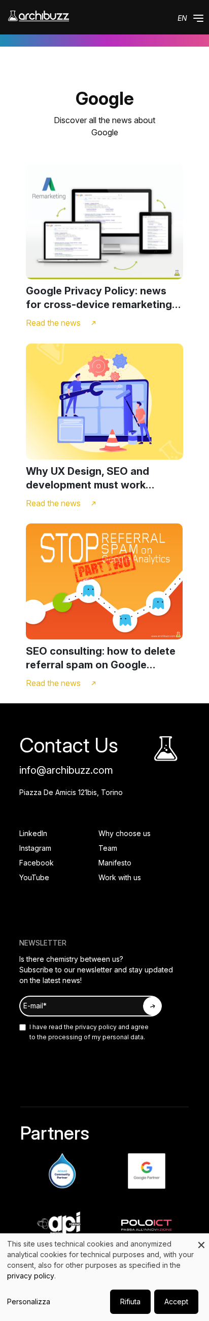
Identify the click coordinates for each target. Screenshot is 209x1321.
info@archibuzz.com (66, 770)
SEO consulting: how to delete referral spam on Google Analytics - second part (101, 658)
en (182, 18)
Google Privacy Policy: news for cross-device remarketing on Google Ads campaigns (99, 298)
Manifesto (114, 862)
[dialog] (104, 1277)
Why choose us (124, 833)
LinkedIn (33, 833)
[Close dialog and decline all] (201, 1239)
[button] (198, 18)
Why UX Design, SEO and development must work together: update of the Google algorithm (103, 478)
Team (107, 848)
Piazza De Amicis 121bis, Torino (71, 792)
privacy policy (95, 1027)
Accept (176, 1301)
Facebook (36, 862)
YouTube (34, 877)
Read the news (53, 323)
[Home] (39, 16)
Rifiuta (130, 1301)
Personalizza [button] (28, 1301)
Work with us (119, 877)
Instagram (35, 848)
